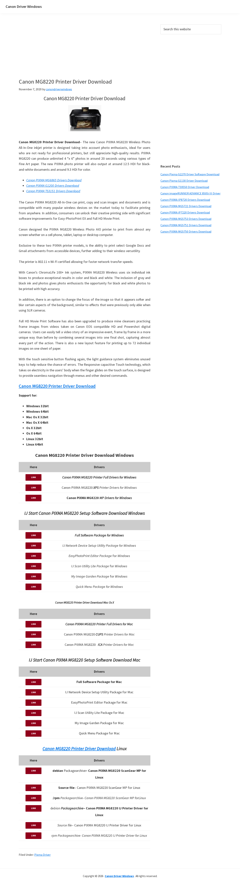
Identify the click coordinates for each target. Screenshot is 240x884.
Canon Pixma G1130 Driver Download (184, 180)
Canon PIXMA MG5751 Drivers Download (185, 225)
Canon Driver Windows (24, 6)
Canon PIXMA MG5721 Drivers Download (185, 206)
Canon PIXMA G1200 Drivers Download (52, 185)
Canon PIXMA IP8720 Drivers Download (185, 200)
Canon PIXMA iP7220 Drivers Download (185, 212)
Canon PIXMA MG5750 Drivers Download (185, 231)
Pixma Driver (42, 855)
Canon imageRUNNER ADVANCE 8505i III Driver (190, 193)
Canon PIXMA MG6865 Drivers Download (54, 180)
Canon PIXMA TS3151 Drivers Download (53, 191)
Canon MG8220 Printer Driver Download (57, 386)
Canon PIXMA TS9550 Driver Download (184, 187)
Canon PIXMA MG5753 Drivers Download (185, 219)
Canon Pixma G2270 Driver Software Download (189, 174)
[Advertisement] (101, 52)
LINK (33, 477)
